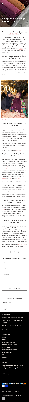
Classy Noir (19, 150)
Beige (8, 167)
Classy (21, 48)
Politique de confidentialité (8, 342)
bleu (7, 169)
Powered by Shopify (16, 395)
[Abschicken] (26, 374)
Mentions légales (6, 347)
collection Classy (14, 34)
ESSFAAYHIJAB (8, 395)
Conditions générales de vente (9, 344)
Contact (4, 337)
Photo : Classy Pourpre (7, 120)
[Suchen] (23, 3)
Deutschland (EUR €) (6, 391)
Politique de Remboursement (9, 349)
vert (3, 169)
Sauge (9, 178)
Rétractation (5, 357)
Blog (3, 354)
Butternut (4, 178)
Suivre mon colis (6, 334)
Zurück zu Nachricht (14, 298)
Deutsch (17, 391)
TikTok (3, 209)
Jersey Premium (22, 244)
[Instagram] (2, 329)
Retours (4, 339)
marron (14, 167)
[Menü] (2, 3)
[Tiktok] (6, 329)
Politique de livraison (7, 352)
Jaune (18, 178)
